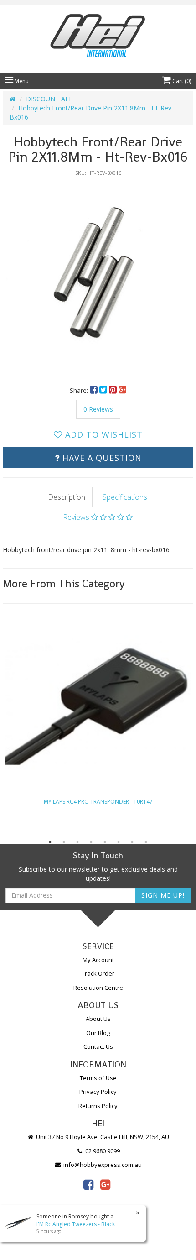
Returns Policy (98, 1106)
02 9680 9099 (102, 1151)
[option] (98, 276)
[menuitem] (94, 390)
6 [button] (118, 842)
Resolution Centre (98, 987)
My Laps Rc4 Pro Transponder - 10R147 (98, 801)
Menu (21, 81)
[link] (88, 1184)
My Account (98, 960)
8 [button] (145, 842)
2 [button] (63, 842)
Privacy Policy (98, 1091)
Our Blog (98, 1033)
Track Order (98, 973)
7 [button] (132, 842)
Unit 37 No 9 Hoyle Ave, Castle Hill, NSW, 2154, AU (102, 1137)
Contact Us (98, 1046)
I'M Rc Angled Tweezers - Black (75, 1224)
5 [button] (104, 842)
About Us (98, 1018)
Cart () (181, 81)
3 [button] (77, 842)
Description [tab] (66, 497)
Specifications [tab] (125, 497)
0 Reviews (98, 409)
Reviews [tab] (77, 517)
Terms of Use (98, 1078)
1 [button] (50, 842)
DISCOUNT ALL (49, 98)
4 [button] (91, 842)
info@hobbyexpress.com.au (102, 1165)
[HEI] (98, 37)
